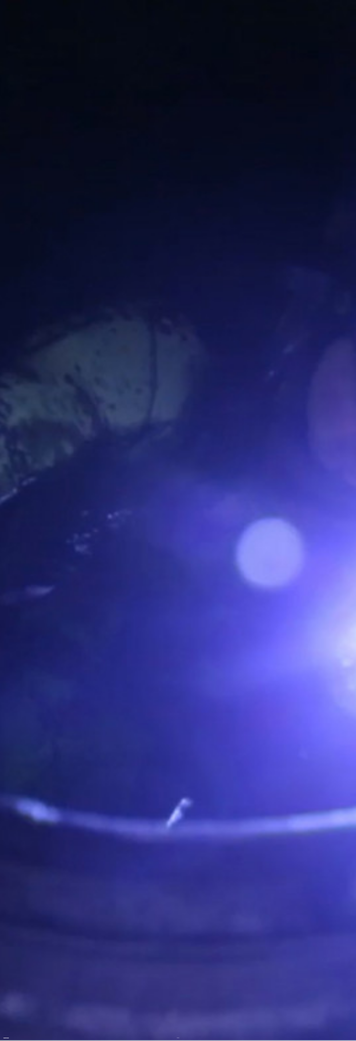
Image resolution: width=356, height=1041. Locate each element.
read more (21, 1038)
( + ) (178, 1037)
